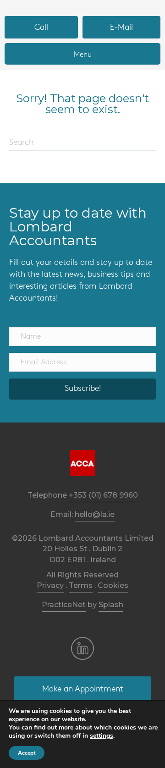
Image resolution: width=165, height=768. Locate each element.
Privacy (50, 585)
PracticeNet (64, 604)
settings (101, 736)
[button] (82, 389)
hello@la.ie (95, 514)
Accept (26, 753)
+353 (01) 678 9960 (103, 495)
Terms (81, 585)
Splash (111, 604)
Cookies (113, 585)
